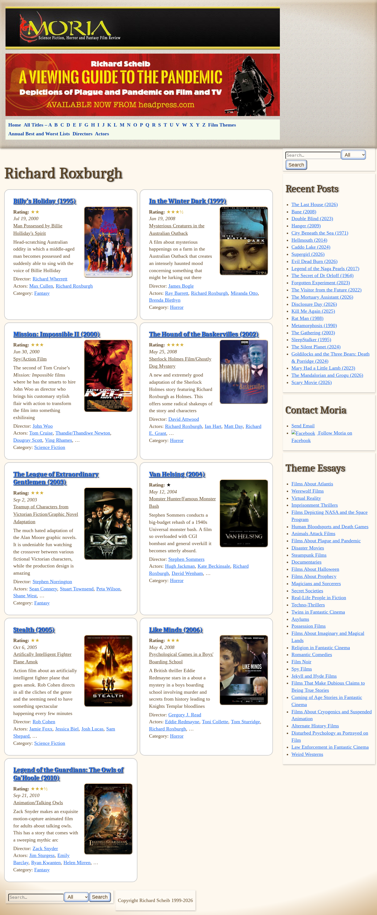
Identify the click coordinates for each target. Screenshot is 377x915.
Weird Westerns (307, 754)
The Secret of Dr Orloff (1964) (322, 275)
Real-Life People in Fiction (318, 597)
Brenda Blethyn (164, 300)
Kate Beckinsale (214, 566)
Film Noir (301, 661)
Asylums (300, 619)
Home (14, 125)
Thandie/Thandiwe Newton (82, 433)
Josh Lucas (92, 729)
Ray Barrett (176, 293)
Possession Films (308, 626)
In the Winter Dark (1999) (187, 201)
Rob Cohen (44, 721)
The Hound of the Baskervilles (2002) (204, 334)
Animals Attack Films (313, 533)
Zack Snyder (45, 848)
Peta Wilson (108, 588)
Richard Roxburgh (74, 286)
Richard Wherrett (50, 279)
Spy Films (301, 669)
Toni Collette (215, 721)
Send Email (303, 425)
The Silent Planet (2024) (316, 346)
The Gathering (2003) (313, 332)
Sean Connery (43, 588)
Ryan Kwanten (46, 862)
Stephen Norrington (52, 581)
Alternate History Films (315, 726)
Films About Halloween (315, 569)
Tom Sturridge (245, 721)
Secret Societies (307, 590)
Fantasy (42, 293)
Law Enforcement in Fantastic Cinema (330, 747)
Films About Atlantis (312, 484)
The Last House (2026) (314, 204)
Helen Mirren (77, 862)
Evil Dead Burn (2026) (314, 261)
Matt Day (233, 426)
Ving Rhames (58, 440)
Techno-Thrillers (308, 605)
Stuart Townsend (77, 588)
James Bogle (181, 286)
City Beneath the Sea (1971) (319, 233)
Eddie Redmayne (182, 721)
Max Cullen (41, 286)
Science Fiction (49, 447)
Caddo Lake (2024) (310, 247)
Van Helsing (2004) (177, 474)
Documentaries (306, 562)
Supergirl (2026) (308, 254)
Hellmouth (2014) (309, 240)
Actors (102, 133)
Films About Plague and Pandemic (326, 540)
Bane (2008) (303, 211)
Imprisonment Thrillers (314, 505)
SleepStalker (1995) (311, 339)
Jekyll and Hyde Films (314, 676)
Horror (177, 307)
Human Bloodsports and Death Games (329, 526)
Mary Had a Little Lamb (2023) (323, 368)
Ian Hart (213, 426)
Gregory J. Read (184, 714)
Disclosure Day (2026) (314, 304)
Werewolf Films (307, 491)
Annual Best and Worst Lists (39, 133)
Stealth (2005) (34, 629)
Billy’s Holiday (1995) (44, 201)
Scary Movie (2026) (311, 382)
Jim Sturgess (42, 855)
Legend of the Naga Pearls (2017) (325, 268)
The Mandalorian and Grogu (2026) (327, 375)
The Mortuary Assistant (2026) (322, 297)
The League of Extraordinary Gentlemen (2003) (56, 478)
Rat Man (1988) (307, 318)
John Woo (43, 426)
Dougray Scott (27, 440)
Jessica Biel (67, 729)
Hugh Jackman (180, 566)
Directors (82, 133)
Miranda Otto (244, 293)
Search (296, 165)
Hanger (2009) (306, 225)
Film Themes (222, 125)
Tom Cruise (41, 433)
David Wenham (187, 573)
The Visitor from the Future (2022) (326, 290)
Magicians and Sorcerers (316, 583)
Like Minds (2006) (176, 629)
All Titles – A (38, 125)
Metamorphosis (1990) (314, 325)
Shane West (25, 595)
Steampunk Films (308, 555)
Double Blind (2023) (312, 218)
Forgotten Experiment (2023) (320, 282)
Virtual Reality (306, 498)
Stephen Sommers (186, 559)
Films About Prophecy (313, 576)
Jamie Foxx (40, 729)
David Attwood (183, 419)
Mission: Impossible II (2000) (56, 334)
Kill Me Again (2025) (313, 311)
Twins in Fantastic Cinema (318, 612)
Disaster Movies (307, 548)
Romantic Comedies (311, 654)
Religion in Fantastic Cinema (320, 647)
